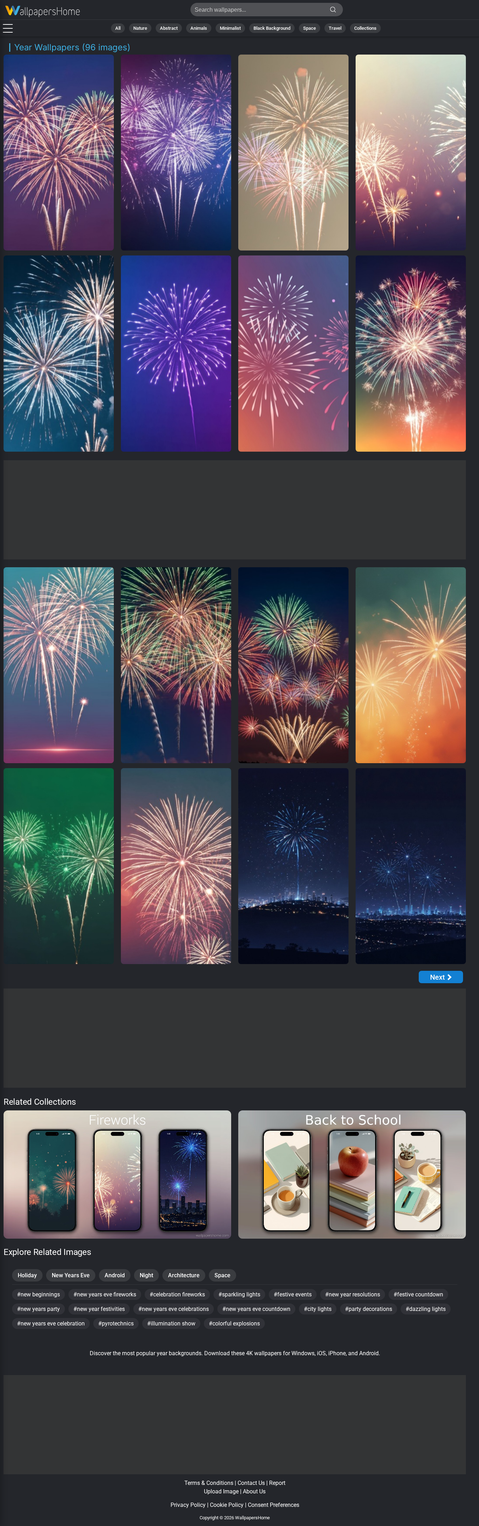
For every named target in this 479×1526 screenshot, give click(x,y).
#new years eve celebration (51, 1323)
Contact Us (251, 1483)
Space (309, 28)
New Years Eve (71, 1275)
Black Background (272, 28)
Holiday (27, 1275)
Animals (198, 28)
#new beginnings (38, 1294)
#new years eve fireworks (104, 1294)
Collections (365, 28)
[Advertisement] (235, 509)
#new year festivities (99, 1309)
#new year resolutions (352, 1294)
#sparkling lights (239, 1294)
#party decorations (368, 1309)
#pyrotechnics (116, 1323)
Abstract (169, 28)
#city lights (318, 1309)
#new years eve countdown (256, 1309)
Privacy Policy (188, 1505)
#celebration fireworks (177, 1294)
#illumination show (171, 1323)
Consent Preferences (273, 1505)
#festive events (293, 1294)
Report (277, 1483)
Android (115, 1275)
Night (146, 1275)
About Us (254, 1491)
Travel (335, 28)
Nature (140, 28)
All (118, 28)
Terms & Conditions (208, 1483)
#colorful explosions (234, 1323)
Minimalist (230, 28)
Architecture (184, 1275)
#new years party (38, 1309)
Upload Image (221, 1491)
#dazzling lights (426, 1309)
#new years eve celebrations (173, 1309)
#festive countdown (418, 1294)
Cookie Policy (227, 1505)
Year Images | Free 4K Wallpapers (42, 11)
